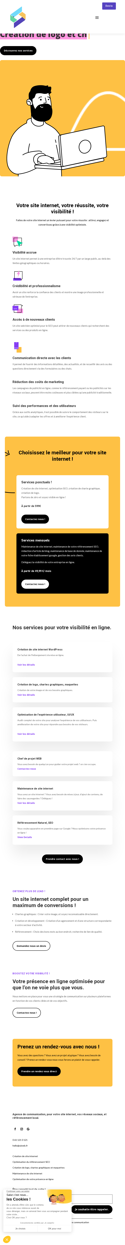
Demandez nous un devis (31, 945)
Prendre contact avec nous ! (62, 859)
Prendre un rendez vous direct (39, 1071)
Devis (109, 6)
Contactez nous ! (35, 519)
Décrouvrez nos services (18, 50)
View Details (24, 837)
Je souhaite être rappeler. (92, 1209)
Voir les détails (26, 664)
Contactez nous (26, 768)
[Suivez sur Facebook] (15, 1129)
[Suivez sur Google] (28, 1129)
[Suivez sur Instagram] (21, 1129)
